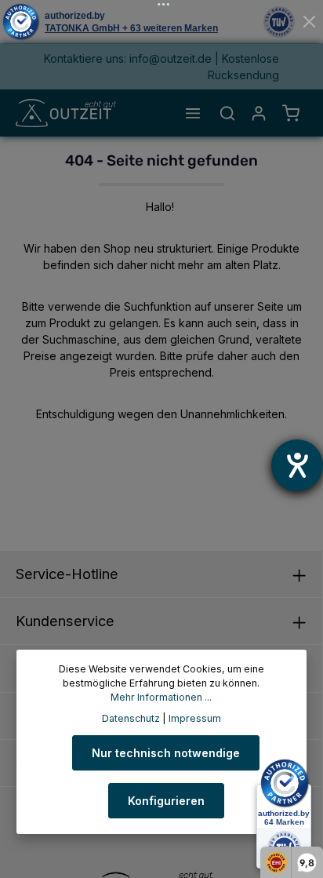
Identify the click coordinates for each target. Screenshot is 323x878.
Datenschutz (131, 718)
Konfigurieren (166, 800)
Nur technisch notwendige (166, 753)
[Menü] (193, 113)
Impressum (195, 718)
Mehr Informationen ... (161, 697)
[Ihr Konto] (258, 113)
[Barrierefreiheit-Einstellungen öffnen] (297, 465)
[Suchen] (227, 113)
